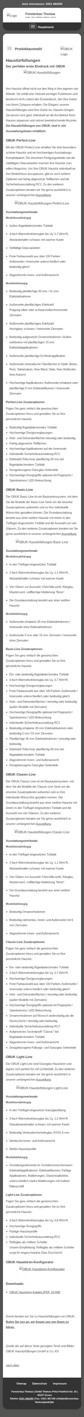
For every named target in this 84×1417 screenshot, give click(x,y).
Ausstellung (43, 195)
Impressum (60, 1383)
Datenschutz (39, 1383)
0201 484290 (26, 1398)
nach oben (12, 1365)
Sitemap (21, 1383)
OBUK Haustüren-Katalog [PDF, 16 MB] (34, 1292)
